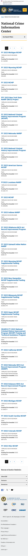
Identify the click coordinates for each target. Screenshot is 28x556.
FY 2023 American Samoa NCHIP (11, 166)
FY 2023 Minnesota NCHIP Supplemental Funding (12, 296)
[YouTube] (12, 490)
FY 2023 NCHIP (7, 83)
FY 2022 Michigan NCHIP (11, 401)
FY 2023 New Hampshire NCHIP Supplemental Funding (13, 279)
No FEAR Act (4, 538)
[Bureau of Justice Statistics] (14, 506)
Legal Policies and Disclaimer (8, 535)
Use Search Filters (8, 37)
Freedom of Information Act (8, 542)
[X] (8, 490)
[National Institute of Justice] (22, 505)
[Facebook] (2, 490)
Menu (25, 9)
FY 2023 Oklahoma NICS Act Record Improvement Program (13, 228)
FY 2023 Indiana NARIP (10, 212)
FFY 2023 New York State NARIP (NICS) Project (11, 99)
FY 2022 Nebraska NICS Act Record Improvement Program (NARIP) (13, 367)
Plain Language (4, 528)
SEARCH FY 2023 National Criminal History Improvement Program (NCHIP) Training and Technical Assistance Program (13, 332)
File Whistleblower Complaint (8, 524)
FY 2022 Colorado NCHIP (11, 431)
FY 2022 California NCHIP (11, 350)
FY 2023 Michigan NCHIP (11, 52)
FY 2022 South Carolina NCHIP (13, 416)
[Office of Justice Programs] (4, 10)
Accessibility (4, 521)
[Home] (15, 10)
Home (2, 16)
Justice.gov (4, 549)
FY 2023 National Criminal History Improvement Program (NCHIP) (13, 116)
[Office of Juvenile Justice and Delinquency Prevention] (5, 511)
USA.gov (3, 546)
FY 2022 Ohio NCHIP (9, 446)
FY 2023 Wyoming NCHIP (11, 67)
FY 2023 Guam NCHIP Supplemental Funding (10, 313)
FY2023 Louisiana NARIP (11, 182)
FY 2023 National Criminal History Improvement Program (13, 149)
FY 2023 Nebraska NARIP (11, 133)
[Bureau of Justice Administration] (5, 505)
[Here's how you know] (14, 2)
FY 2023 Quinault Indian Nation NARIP (13, 245)
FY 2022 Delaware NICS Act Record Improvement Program (13, 385)
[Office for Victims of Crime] (14, 511)
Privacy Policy (4, 531)
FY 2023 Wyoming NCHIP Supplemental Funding (11, 262)
